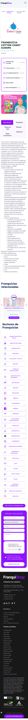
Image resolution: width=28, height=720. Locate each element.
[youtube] (4, 603)
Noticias (6, 617)
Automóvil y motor (15, 358)
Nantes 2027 (7, 672)
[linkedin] (7, 603)
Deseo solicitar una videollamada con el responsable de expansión (15, 545)
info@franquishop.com (10, 595)
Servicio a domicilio (15, 491)
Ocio (15, 463)
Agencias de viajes (15, 343)
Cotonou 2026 (7, 655)
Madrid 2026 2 (7, 649)
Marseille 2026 (7, 630)
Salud (16, 479)
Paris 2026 (6, 634)
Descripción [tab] (7, 122)
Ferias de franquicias (9, 614)
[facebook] (14, 603)
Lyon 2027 (6, 663)
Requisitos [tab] (19, 122)
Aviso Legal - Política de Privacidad (14, 713)
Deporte (15, 388)
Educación (15, 393)
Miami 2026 (7, 657)
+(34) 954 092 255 (8, 597)
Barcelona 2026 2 (8, 651)
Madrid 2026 (7, 638)
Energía (15, 398)
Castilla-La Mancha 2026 (10, 674)
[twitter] (12, 603)
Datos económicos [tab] (8, 134)
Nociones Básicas (8, 619)
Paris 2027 (6, 665)
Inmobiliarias (15, 436)
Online (15, 468)
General (15, 408)
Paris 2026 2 (7, 636)
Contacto (6, 621)
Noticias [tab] (18, 127)
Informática (16, 431)
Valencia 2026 (7, 647)
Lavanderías (16, 441)
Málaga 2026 (7, 643)
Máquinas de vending (15, 446)
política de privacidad (17, 559)
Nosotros (7, 609)
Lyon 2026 (6, 632)
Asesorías (15, 353)
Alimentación (15, 348)
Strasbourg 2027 (8, 668)
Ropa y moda (16, 474)
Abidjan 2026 (7, 653)
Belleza (15, 364)
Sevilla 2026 (7, 645)
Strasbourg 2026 (8, 659)
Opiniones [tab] (19, 132)
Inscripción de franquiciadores (12, 612)
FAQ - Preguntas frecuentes (11, 623)
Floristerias (16, 403)
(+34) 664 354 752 (8, 599)
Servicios (16, 496)
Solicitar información (14, 716)
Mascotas (15, 458)
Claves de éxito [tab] (7, 128)
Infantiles (15, 425)
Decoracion (15, 382)
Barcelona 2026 (8, 640)
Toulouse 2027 (7, 670)
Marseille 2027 (7, 661)
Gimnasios (15, 413)
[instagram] (9, 603)
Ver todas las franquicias (14, 505)
